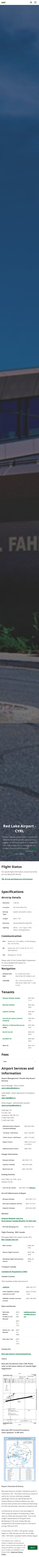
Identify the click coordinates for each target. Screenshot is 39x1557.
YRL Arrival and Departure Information (17, 879)
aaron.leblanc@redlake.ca (11, 1088)
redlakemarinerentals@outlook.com (30, 1314)
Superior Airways (9, 1012)
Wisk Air (5, 1045)
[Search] (31, 2)
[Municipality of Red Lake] (4, 2)
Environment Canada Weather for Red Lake (19, 1221)
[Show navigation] (36, 2)
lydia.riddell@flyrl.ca (9, 1098)
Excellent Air (7, 1039)
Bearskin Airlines (9, 1005)
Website (32, 1188)
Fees (5, 1061)
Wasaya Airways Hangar (11, 998)
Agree (32, 1547)
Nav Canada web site (10, 1240)
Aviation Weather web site (12, 1218)
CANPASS (6, 1287)
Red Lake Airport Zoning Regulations (16, 1354)
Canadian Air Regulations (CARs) (14, 1272)
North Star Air (8, 1032)
